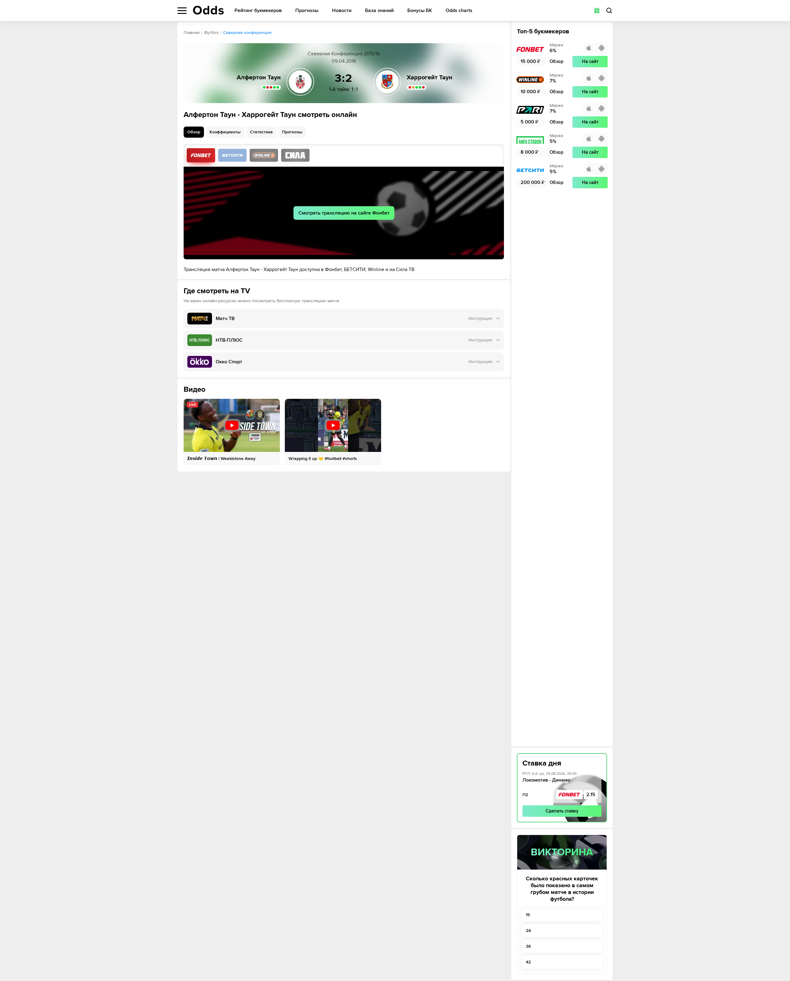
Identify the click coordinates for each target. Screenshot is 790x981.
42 (528, 962)
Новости (341, 11)
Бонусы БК (419, 11)
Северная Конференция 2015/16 (344, 54)
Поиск (609, 10)
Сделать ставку (562, 811)
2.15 (590, 794)
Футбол (211, 32)
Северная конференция (247, 32)
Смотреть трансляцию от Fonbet (201, 155)
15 (528, 914)
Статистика (261, 132)
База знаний (379, 11)
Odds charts (459, 11)
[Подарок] (597, 10)
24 (528, 930)
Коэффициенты (225, 132)
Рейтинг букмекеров (258, 11)
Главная (192, 32)
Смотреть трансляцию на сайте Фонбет (343, 213)
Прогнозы (306, 11)
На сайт (590, 61)
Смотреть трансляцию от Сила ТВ (295, 155)
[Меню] (182, 10)
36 (528, 946)
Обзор (193, 132)
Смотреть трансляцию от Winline (264, 155)
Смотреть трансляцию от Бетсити (232, 155)
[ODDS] (208, 10)
